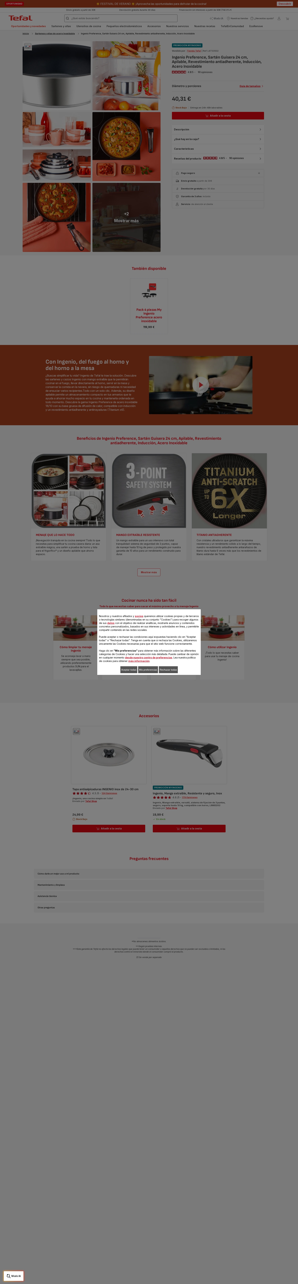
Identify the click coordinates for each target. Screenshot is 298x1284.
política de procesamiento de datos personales (131, 692)
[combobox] (95, 642)
